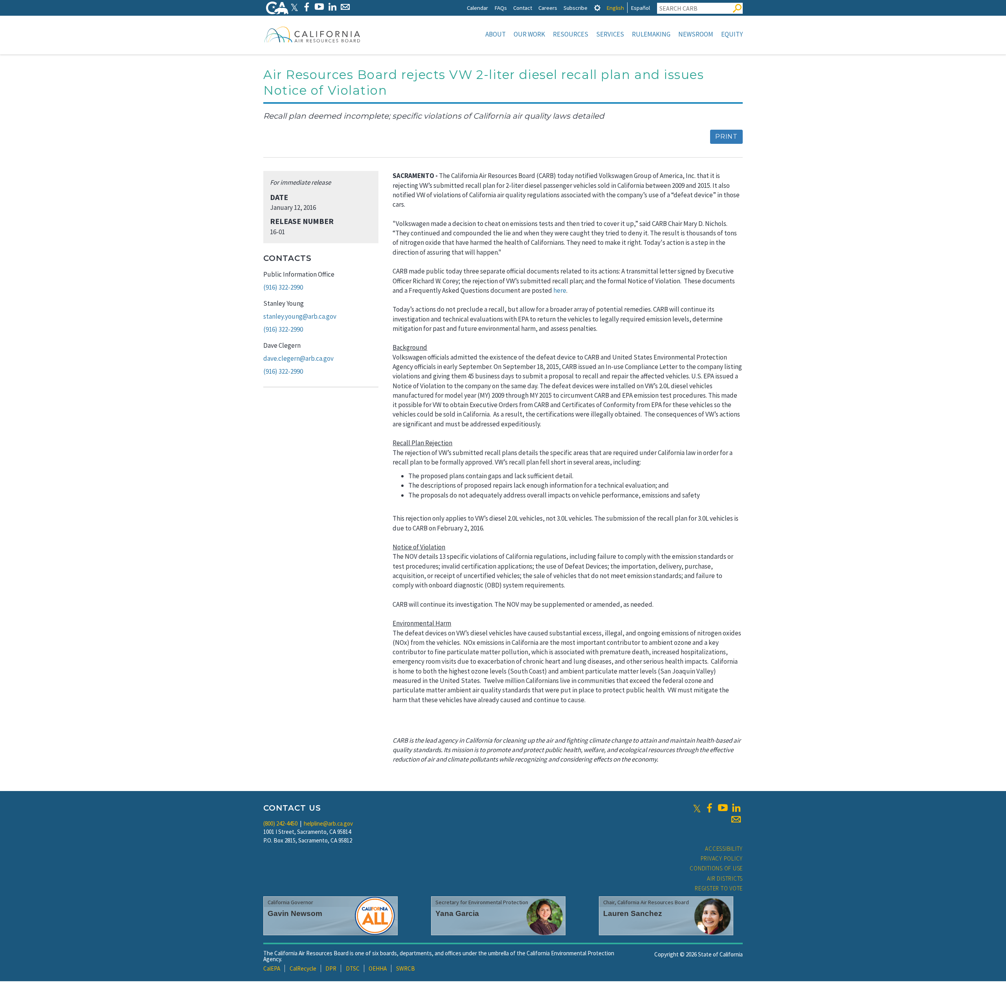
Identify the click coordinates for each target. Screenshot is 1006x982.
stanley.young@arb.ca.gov (299, 316)
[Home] (312, 34)
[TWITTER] (294, 7)
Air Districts (725, 878)
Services (610, 34)
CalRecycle (303, 968)
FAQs (500, 7)
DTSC (353, 968)
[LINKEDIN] (332, 7)
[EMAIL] (345, 7)
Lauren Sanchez (632, 913)
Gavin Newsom (295, 913)
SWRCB (405, 968)
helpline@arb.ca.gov (328, 823)
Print (726, 136)
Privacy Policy (722, 858)
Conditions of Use (716, 868)
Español (640, 7)
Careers (547, 7)
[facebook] (709, 808)
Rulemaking (651, 34)
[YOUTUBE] (319, 7)
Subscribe (575, 7)
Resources (570, 34)
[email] (736, 819)
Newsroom (695, 34)
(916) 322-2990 (283, 287)
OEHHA (378, 968)
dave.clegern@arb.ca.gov (298, 358)
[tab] (597, 8)
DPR (330, 968)
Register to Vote (719, 888)
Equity (732, 34)
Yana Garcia (457, 913)
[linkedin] (736, 808)
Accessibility (724, 848)
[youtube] (723, 808)
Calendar (477, 7)
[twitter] (697, 808)
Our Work (529, 34)
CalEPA (271, 968)
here (559, 290)
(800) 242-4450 (280, 823)
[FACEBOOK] (306, 7)
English (615, 7)
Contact (522, 7)
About (495, 34)
